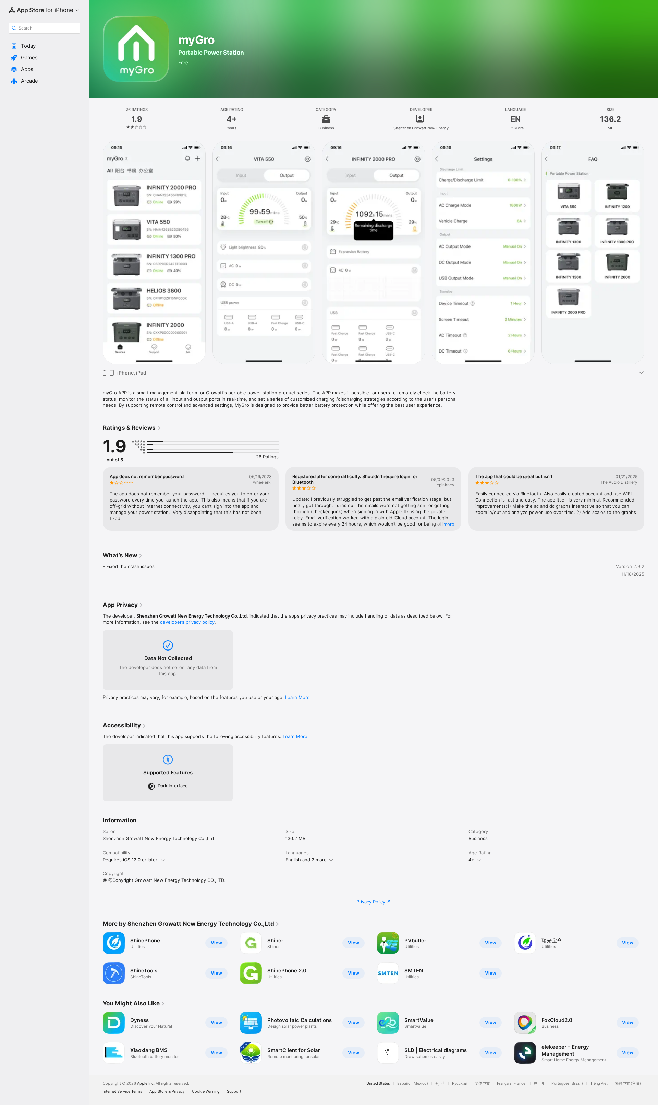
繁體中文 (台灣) (628, 1083)
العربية (440, 1083)
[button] (44, 46)
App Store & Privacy (167, 1091)
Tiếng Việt (599, 1083)
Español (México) (412, 1083)
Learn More (297, 697)
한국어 (539, 1083)
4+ (471, 859)
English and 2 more (306, 859)
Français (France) (512, 1083)
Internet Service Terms (122, 1091)
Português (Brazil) (567, 1083)
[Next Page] (651, 252)
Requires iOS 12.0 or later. (130, 859)
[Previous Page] (96, 252)
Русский (459, 1083)
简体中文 (482, 1083)
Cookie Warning (206, 1091)
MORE (449, 524)
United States (378, 1083)
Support (234, 1091)
